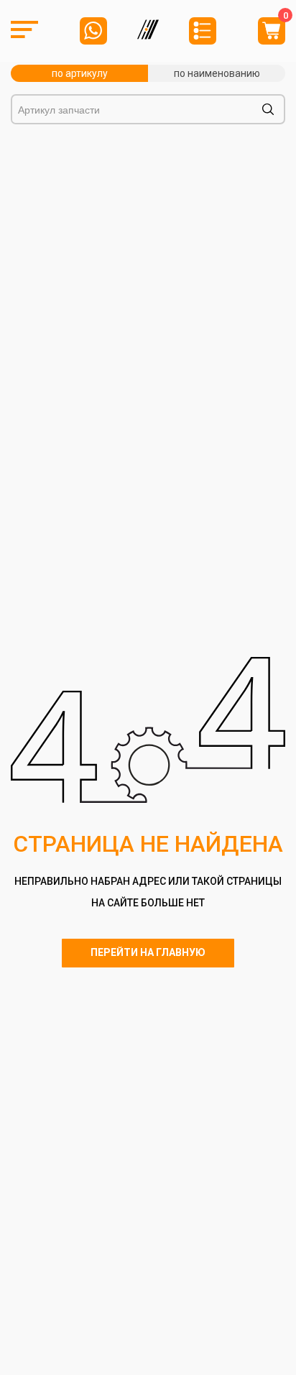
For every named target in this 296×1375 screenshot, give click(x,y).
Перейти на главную (148, 952)
